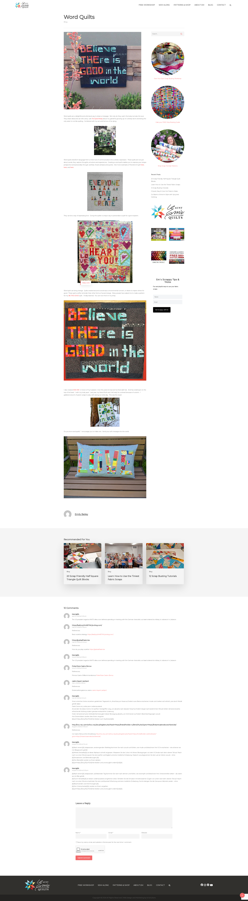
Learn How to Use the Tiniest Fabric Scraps (165, 184)
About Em (199, 5)
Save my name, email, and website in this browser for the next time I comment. (105, 842)
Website (144, 833)
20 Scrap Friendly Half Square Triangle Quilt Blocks (165, 180)
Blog (210, 5)
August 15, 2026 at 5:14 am (80, 744)
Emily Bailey (81, 514)
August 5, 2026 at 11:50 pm (80, 726)
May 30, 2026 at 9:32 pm (79, 642)
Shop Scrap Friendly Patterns (167, 166)
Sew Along (164, 5)
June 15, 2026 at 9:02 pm (79, 668)
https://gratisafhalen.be (81, 640)
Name (78, 833)
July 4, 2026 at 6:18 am (78, 683)
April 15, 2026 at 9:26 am (79, 616)
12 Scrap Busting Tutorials (159, 188)
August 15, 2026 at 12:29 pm (80, 770)
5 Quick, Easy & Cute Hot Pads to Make (164, 191)
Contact (221, 5)
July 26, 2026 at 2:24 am (79, 698)
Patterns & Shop (182, 5)
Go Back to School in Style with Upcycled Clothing (165, 196)
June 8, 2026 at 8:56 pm (79, 657)
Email (110, 833)
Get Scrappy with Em (161, 310)
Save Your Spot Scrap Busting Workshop (167, 78)
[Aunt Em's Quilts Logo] (22, 8)
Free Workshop (147, 5)
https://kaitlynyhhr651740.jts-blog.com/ (87, 625)
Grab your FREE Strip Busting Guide (168, 122)
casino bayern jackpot (80, 681)
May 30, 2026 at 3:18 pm (79, 627)
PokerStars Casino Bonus (81, 666)
